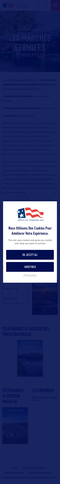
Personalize (30, 275)
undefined (30, 267)
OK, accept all (30, 254)
